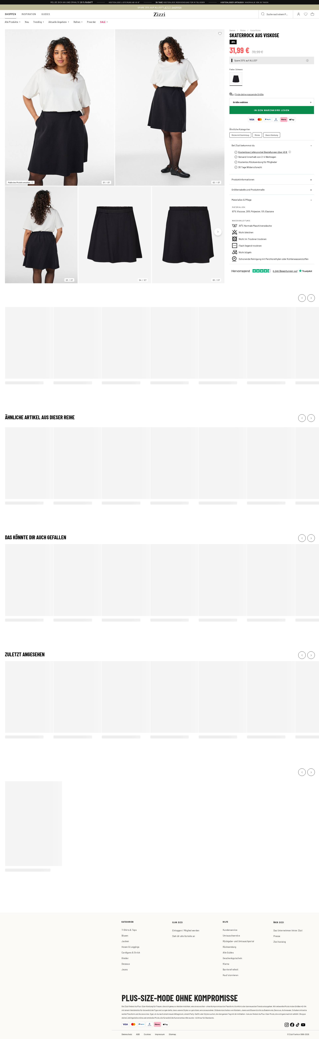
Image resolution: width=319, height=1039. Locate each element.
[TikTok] (298, 1024)
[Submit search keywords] (263, 14)
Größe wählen (240, 102)
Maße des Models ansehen (19, 182)
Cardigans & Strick (131, 952)
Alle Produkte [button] (11, 21)
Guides (46, 14)
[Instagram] (287, 1024)
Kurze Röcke (255, 30)
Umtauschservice (231, 935)
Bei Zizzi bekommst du (243, 145)
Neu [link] (27, 21)
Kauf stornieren (230, 975)
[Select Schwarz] (235, 79)
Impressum (160, 1034)
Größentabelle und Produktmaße (248, 189)
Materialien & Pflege (241, 199)
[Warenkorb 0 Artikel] (312, 14)
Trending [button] (37, 21)
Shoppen (10, 14)
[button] (307, 60)
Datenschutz (127, 1034)
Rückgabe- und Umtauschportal (238, 941)
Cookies (147, 1034)
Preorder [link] (91, 21)
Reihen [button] (77, 21)
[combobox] (276, 14)
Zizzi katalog (279, 941)
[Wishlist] (219, 33)
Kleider (125, 958)
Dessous (126, 963)
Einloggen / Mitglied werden (185, 930)
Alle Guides (228, 952)
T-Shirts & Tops (129, 929)
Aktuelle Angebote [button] (58, 21)
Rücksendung (229, 946)
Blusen (125, 935)
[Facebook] (292, 1024)
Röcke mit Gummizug (240, 135)
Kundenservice (230, 929)
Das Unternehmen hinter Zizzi (287, 930)
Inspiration (29, 14)
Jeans (125, 969)
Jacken (125, 941)
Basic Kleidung (272, 135)
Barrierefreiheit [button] (230, 969)
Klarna (226, 963)
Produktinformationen (243, 179)
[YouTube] (303, 1024)
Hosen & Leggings (130, 946)
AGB (138, 1034)
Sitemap (172, 1034)
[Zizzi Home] (159, 13)
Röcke (243, 30)
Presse (276, 936)
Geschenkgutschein (232, 958)
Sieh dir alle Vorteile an (183, 936)
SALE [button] (103, 21)
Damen (232, 30)
